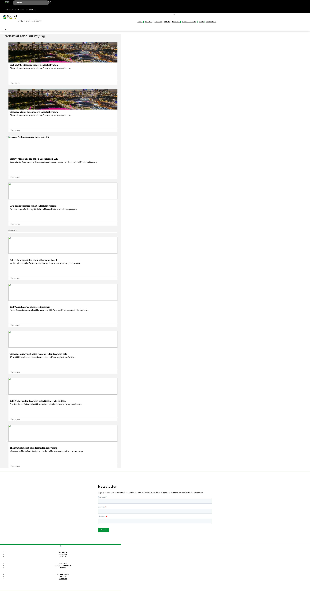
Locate (139, 22)
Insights (63, 576)
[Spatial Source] (10, 21)
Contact (8, 9)
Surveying (158, 22)
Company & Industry (189, 22)
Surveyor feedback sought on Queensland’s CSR (34, 159)
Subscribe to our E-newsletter (23, 9)
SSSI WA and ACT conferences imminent (30, 307)
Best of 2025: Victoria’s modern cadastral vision (34, 65)
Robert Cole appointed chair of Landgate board (33, 260)
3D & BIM (167, 22)
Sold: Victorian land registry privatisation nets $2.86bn (38, 401)
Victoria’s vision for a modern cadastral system (34, 112)
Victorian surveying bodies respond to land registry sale (38, 354)
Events (201, 22)
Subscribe (63, 579)
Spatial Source (23, 21)
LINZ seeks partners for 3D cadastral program (33, 206)
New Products (211, 22)
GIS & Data (148, 22)
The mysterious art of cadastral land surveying (33, 448)
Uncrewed (175, 22)
